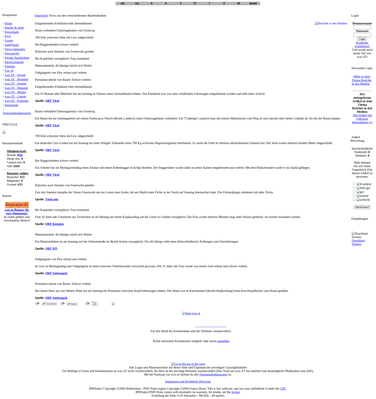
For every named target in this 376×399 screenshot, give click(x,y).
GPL (283, 388)
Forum (9, 40)
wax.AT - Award (15, 75)
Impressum (11, 105)
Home (8, 23)
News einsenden (15, 49)
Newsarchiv (12, 53)
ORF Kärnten (54, 224)
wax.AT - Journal (15, 83)
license (235, 392)
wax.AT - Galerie (15, 96)
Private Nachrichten (17, 57)
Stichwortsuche (14, 62)
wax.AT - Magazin (16, 88)
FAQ (8, 36)
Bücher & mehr (14, 27)
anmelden (223, 341)
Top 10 (9, 70)
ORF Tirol (52, 100)
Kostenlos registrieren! (362, 44)
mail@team (12, 45)
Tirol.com (51, 199)
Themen (10, 66)
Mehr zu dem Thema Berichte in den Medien (361, 80)
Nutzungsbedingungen (17, 113)
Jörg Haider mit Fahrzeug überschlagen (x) (362, 119)
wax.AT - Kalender (17, 100)
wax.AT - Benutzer (16, 79)
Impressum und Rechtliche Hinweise (188, 381)
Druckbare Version (358, 242)
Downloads (12, 32)
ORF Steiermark (56, 273)
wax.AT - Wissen (15, 92)
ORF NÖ (51, 248)
